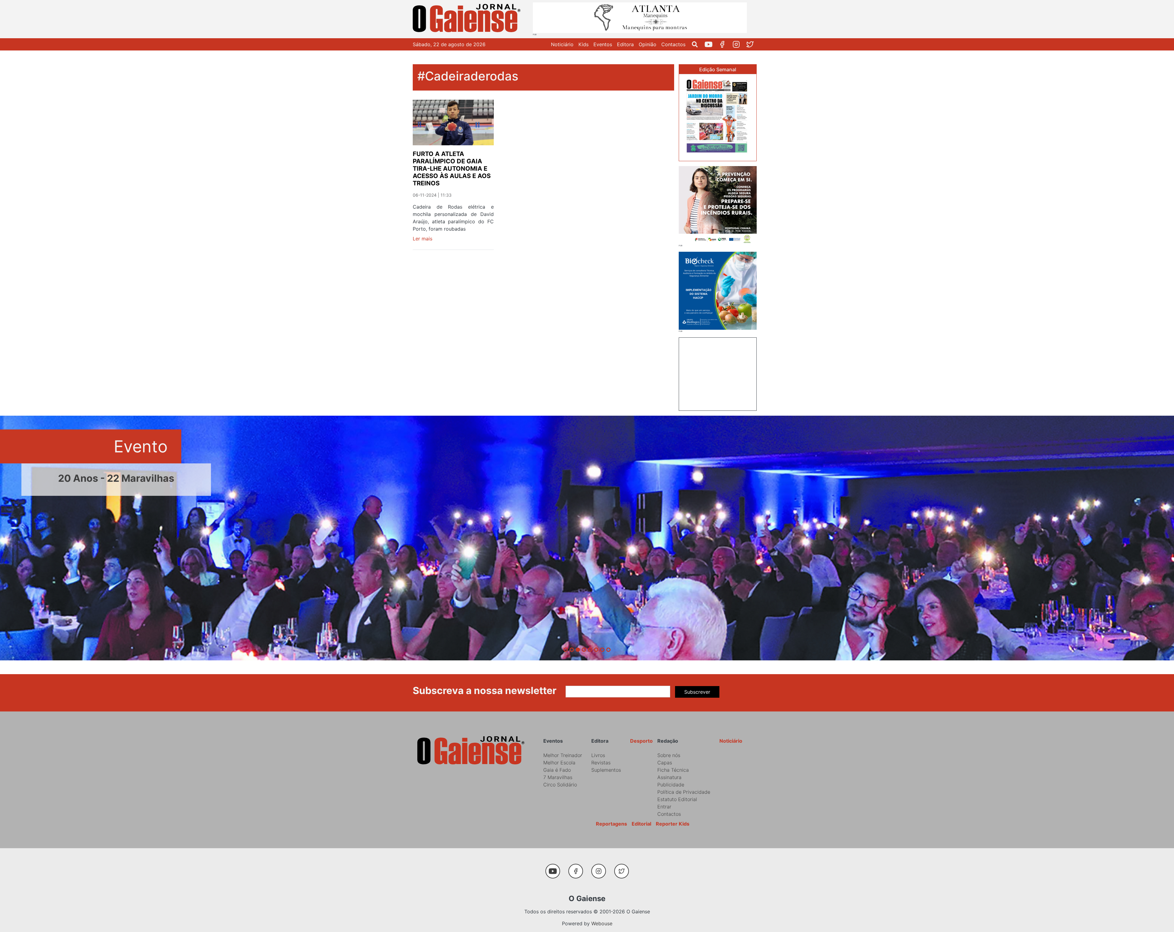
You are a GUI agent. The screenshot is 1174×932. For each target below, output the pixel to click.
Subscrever (697, 692)
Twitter (752, 44)
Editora (625, 44)
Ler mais (422, 239)
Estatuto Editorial (677, 799)
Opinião (647, 44)
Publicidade (670, 785)
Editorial (641, 824)
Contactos (673, 44)
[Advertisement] (717, 373)
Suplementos (606, 770)
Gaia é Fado (557, 770)
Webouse (601, 923)
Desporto (641, 741)
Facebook (724, 44)
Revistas (601, 762)
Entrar (664, 807)
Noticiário (562, 44)
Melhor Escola (559, 762)
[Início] (468, 19)
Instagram (738, 44)
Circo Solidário (560, 785)
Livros (598, 755)
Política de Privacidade (683, 792)
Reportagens (611, 824)
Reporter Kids (672, 824)
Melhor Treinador (562, 755)
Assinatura (669, 777)
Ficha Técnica (673, 770)
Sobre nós (668, 755)
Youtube (711, 44)
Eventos (602, 44)
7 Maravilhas (557, 777)
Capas (664, 762)
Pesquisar (697, 44)
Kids (583, 44)
